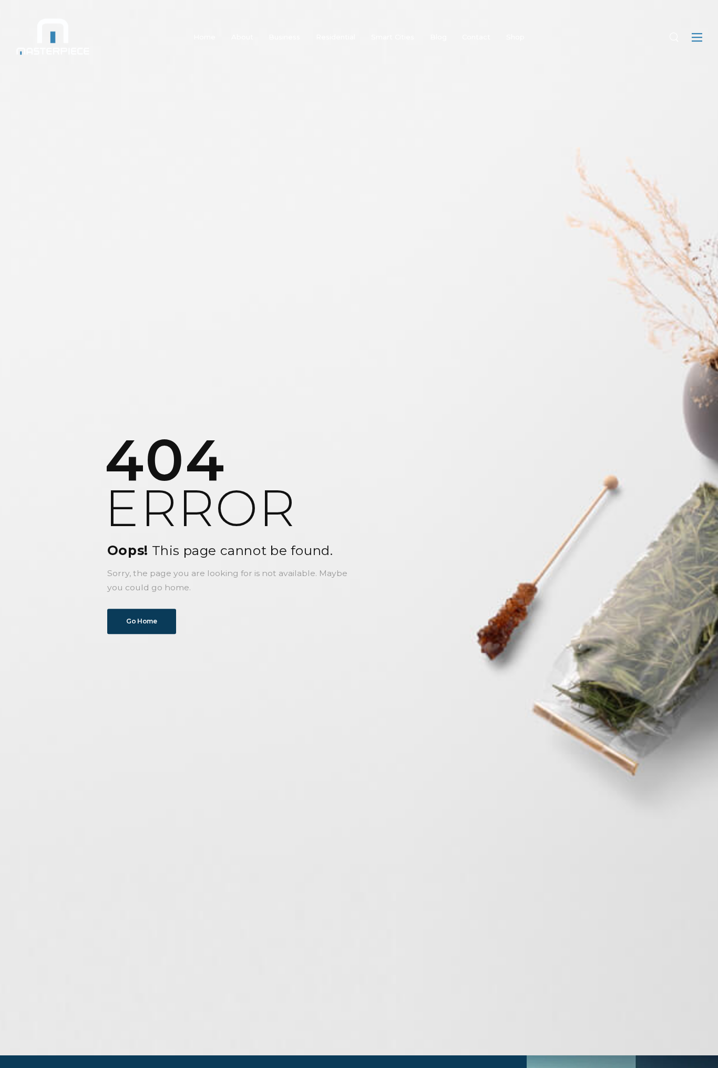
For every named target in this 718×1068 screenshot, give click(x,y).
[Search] (674, 37)
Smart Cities (392, 37)
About (242, 37)
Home (204, 37)
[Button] (697, 37)
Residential (335, 37)
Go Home (141, 621)
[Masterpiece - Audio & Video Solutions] (52, 36)
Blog (438, 37)
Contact (476, 37)
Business (284, 37)
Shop (515, 37)
